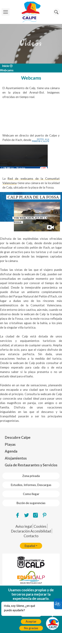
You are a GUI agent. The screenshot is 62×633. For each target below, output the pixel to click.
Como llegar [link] (31, 494)
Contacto (31, 536)
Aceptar (31, 621)
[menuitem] (31, 437)
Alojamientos (16, 458)
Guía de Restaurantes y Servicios (31, 465)
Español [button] (30, 546)
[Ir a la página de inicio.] (31, 12)
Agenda (11, 451)
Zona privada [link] (31, 476)
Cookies (40, 526)
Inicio (5, 66)
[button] (56, 12)
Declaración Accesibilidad (31, 531)
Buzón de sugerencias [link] (31, 503)
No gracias (31, 628)
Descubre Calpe (18, 437)
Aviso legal (23, 526)
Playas (10, 444)
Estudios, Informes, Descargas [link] (31, 485)
